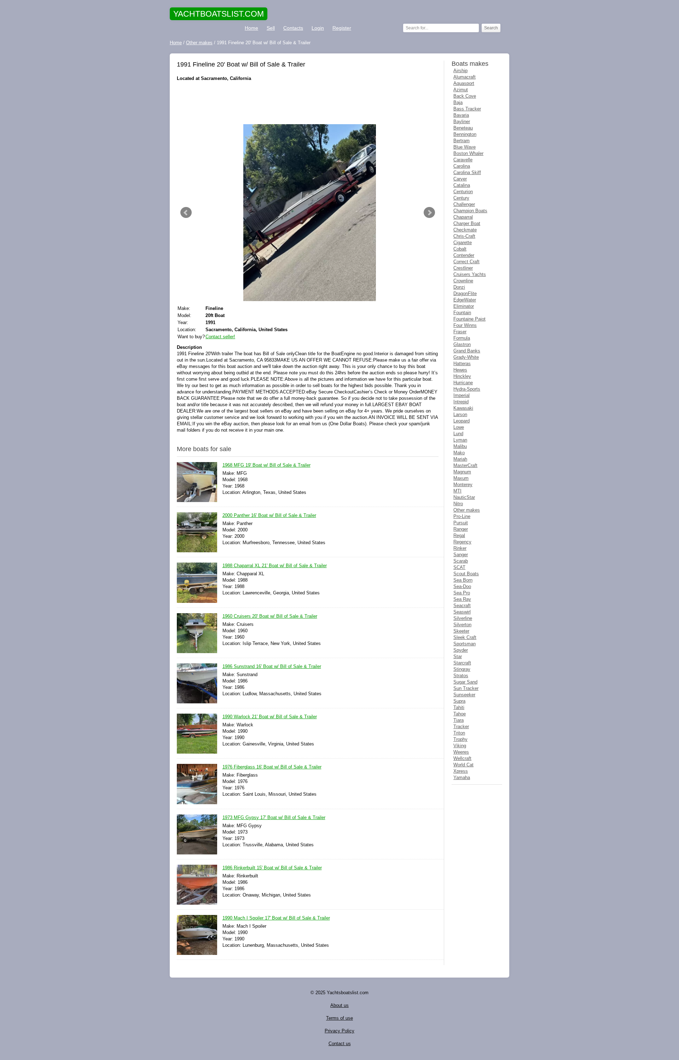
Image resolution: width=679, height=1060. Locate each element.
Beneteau (463, 128)
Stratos (460, 675)
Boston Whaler (468, 153)
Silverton (462, 624)
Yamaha (461, 777)
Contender (463, 255)
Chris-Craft (464, 236)
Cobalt (459, 249)
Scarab (460, 561)
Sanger (460, 554)
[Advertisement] (308, 103)
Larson (460, 414)
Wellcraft (462, 758)
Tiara (458, 720)
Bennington (464, 134)
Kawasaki (463, 408)
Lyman (460, 440)
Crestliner (463, 268)
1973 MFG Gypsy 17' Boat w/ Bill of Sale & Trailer (273, 817)
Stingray (461, 669)
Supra (459, 701)
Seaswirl (462, 612)
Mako (459, 452)
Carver (460, 179)
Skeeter (461, 631)
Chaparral (463, 217)
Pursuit (460, 522)
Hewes (460, 370)
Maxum (461, 478)
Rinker (459, 548)
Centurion (463, 191)
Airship (460, 70)
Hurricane (463, 382)
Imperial (461, 395)
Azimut (460, 89)
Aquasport (463, 83)
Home (251, 28)
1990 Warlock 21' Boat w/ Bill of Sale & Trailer (269, 716)
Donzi (459, 287)
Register (341, 28)
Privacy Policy (339, 1030)
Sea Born (462, 580)
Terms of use (339, 1018)
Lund (458, 433)
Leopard (461, 421)
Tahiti (458, 707)
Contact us (340, 1043)
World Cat (463, 764)
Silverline (462, 618)
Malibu (460, 446)
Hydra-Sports (466, 389)
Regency (462, 542)
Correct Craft (466, 261)
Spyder (460, 650)
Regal (459, 535)
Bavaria (461, 115)
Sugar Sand (465, 682)
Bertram (461, 140)
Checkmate (465, 229)
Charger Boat (466, 223)
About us (339, 1005)
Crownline (463, 280)
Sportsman (464, 643)
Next (429, 212)
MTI (457, 491)
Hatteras (462, 363)
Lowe (458, 427)
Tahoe (459, 713)
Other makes (466, 510)
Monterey (462, 484)
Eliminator (463, 306)
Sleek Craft (464, 637)
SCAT (459, 567)
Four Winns (465, 325)
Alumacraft (464, 77)
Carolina (461, 166)
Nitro (458, 503)
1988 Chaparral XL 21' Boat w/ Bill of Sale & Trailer (274, 565)
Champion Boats (470, 210)
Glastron (462, 344)
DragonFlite (465, 293)
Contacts (293, 28)
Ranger (460, 529)
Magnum (462, 471)
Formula (461, 338)
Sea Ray (462, 599)
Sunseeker (464, 694)
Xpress (460, 771)
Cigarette (462, 242)
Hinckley (462, 376)
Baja (458, 102)
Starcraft (462, 663)
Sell (271, 28)
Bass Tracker (467, 108)
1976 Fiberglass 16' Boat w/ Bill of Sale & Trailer (271, 767)
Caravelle (462, 159)
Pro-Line (461, 516)
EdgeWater (464, 300)
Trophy (460, 739)
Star (457, 656)
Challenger (464, 204)
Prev (186, 212)
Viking (459, 745)
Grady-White (466, 357)
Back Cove (464, 96)
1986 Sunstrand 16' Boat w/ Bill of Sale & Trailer (271, 666)
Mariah (460, 459)
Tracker (461, 726)
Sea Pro (461, 592)
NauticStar (464, 497)
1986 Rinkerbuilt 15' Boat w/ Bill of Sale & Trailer (272, 867)
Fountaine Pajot (469, 319)
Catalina (461, 185)
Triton (459, 733)
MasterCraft (465, 465)
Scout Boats (466, 573)
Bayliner (461, 121)
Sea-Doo (462, 586)
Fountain (462, 312)
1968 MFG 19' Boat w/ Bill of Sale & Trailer (266, 465)
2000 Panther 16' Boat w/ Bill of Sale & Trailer (269, 515)
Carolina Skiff (467, 172)
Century (461, 198)
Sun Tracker (465, 688)
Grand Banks (466, 350)
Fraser (459, 331)
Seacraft (462, 605)
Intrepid (461, 401)
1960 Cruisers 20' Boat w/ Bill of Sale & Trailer (269, 616)
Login (318, 28)
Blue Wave (464, 147)
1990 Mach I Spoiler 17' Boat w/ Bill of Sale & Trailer (276, 918)
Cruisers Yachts (469, 274)
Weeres (461, 752)
